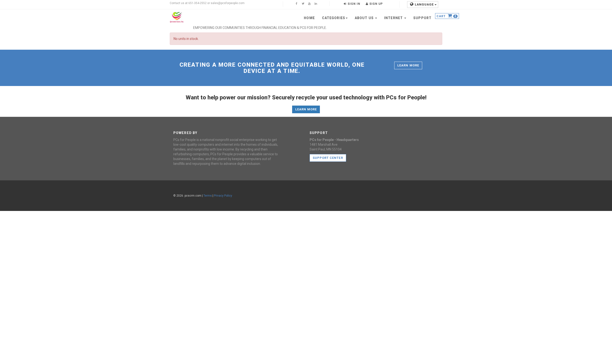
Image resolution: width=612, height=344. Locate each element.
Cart (446, 16)
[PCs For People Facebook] (296, 4)
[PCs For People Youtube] (309, 4)
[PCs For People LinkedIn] (316, 4)
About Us (365, 18)
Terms (207, 195)
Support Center (328, 158)
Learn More (408, 65)
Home (309, 18)
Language (425, 4)
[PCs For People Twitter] (303, 4)
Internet (394, 18)
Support (422, 18)
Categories (333, 18)
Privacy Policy (223, 195)
